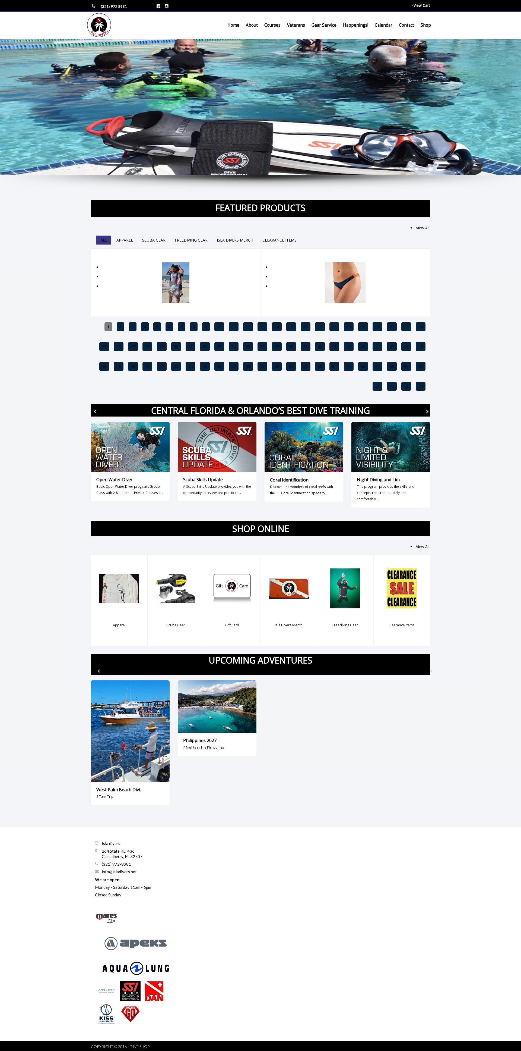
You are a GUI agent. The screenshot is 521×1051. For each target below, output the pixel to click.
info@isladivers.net (119, 871)
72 (392, 386)
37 (277, 346)
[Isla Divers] (99, 25)
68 (392, 366)
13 (262, 326)
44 (377, 346)
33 (219, 346)
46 (406, 346)
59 (262, 366)
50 (133, 366)
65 (349, 366)
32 (205, 346)
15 (291, 326)
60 (277, 366)
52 (162, 366)
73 (406, 386)
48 (104, 366)
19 (349, 326)
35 (248, 346)
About (252, 25)
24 (420, 326)
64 (334, 366)
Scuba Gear (154, 240)
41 (334, 346)
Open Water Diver (114, 480)
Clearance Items (279, 240)
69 (406, 366)
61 (291, 366)
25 (104, 346)
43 (363, 346)
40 (320, 346)
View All (422, 227)
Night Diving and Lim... (379, 480)
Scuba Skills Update (203, 480)
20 (363, 326)
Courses (272, 25)
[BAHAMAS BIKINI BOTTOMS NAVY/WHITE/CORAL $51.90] (345, 251)
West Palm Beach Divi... (119, 790)
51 (147, 366)
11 (233, 326)
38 (291, 346)
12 (248, 326)
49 (118, 366)
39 (305, 346)
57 (233, 366)
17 (320, 326)
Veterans (296, 25)
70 (420, 366)
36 (262, 346)
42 (349, 346)
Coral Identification (289, 480)
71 (377, 386)
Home (233, 25)
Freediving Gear (191, 240)
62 (305, 366)
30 (176, 346)
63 (320, 366)
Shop (426, 25)
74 (420, 386)
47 (420, 346)
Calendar (383, 25)
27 (133, 346)
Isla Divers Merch (235, 240)
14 (277, 326)
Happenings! (355, 25)
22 (392, 326)
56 (219, 366)
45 (392, 346)
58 (248, 366)
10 (219, 326)
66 (363, 366)
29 (162, 346)
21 (377, 326)
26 (118, 346)
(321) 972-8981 (116, 864)
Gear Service (324, 25)
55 (205, 366)
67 (377, 366)
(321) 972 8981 (114, 6)
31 (190, 346)
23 (406, 326)
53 (176, 366)
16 (305, 326)
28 (147, 346)
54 (190, 366)
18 (334, 326)
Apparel (124, 240)
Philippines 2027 (200, 740)
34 (233, 346)
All (103, 240)
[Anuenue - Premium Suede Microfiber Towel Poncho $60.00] (175, 251)
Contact (406, 25)
